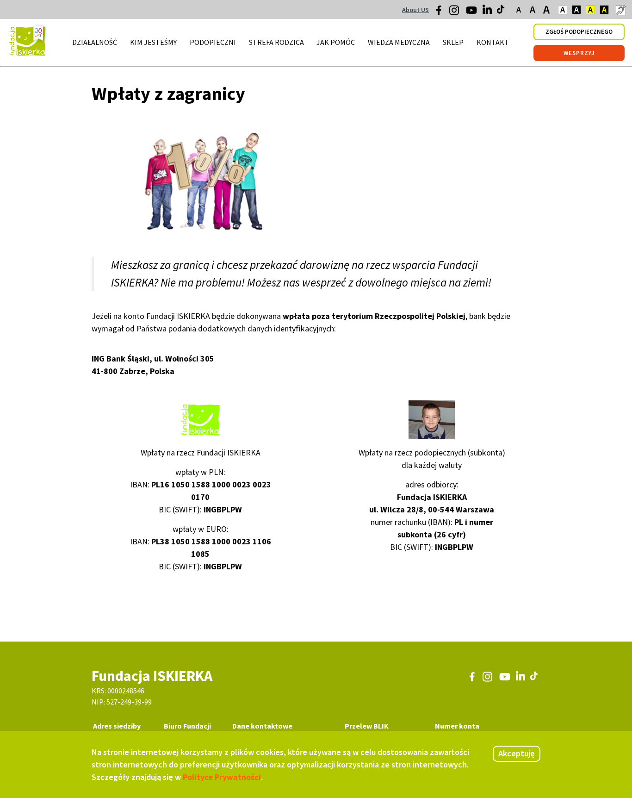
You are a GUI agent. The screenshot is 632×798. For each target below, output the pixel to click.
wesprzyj (579, 53)
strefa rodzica (276, 42)
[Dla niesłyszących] (620, 9)
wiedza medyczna (399, 42)
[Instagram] (454, 13)
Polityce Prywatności (222, 777)
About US (415, 10)
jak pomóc (335, 42)
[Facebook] (441, 12)
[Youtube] (471, 13)
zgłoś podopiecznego (579, 32)
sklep (453, 42)
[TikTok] (501, 11)
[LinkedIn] (488, 11)
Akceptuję (516, 753)
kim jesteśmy (153, 42)
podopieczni (213, 42)
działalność (94, 42)
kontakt (493, 42)
